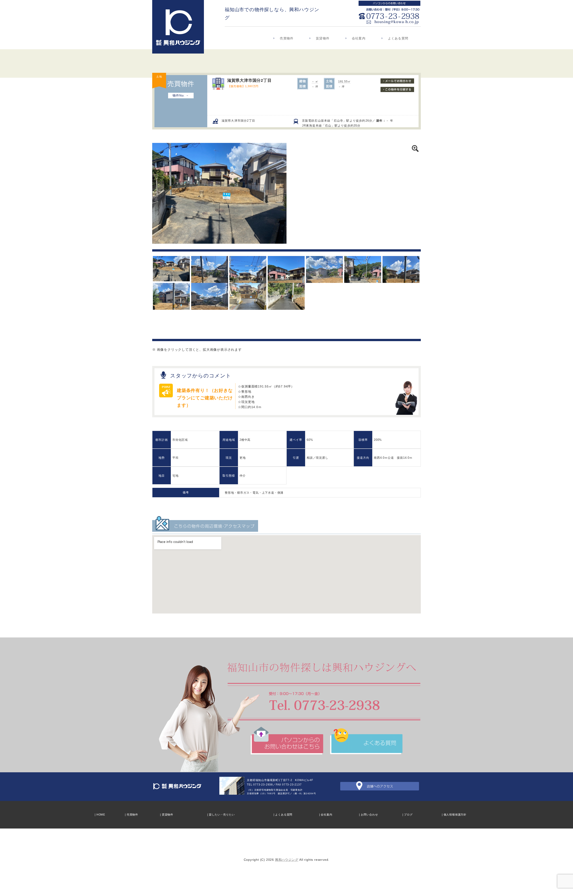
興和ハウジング (286, 859)
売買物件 (286, 38)
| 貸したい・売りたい (221, 814)
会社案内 (359, 38)
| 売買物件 (131, 814)
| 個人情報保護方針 (454, 814)
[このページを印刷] (397, 91)
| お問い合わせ (368, 814)
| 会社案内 (325, 814)
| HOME (100, 814)
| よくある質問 (283, 814)
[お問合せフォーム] (397, 82)
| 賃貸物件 (166, 814)
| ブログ (407, 814)
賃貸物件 (322, 38)
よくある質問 (398, 38)
